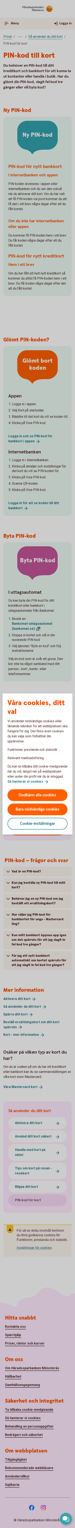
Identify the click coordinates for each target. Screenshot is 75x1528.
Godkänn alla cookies (37, 795)
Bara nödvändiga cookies (37, 809)
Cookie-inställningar (37, 823)
